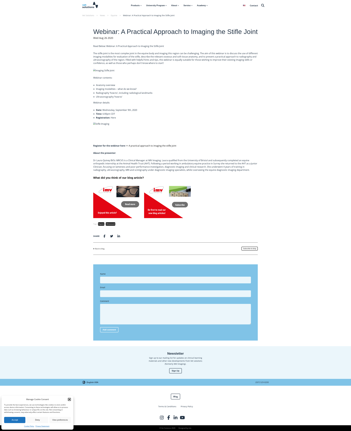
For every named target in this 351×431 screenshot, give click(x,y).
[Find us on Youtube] (182, 417)
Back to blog (99, 249)
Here (113, 117)
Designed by (185, 428)
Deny (37, 420)
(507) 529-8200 (262, 382)
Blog (175, 396)
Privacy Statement (42, 426)
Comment (104, 301)
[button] (69, 399)
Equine (101, 224)
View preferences (60, 420)
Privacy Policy (187, 406)
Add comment (109, 330)
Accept (15, 420)
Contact (254, 5)
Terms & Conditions (167, 406)
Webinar (97, 77)
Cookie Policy (29, 426)
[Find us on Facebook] (168, 417)
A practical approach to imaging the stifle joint (152, 145)
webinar (220, 53)
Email (102, 287)
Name (103, 274)
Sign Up (175, 371)
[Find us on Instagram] (162, 417)
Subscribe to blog (249, 249)
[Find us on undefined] (189, 417)
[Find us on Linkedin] (175, 417)
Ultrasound (110, 224)
